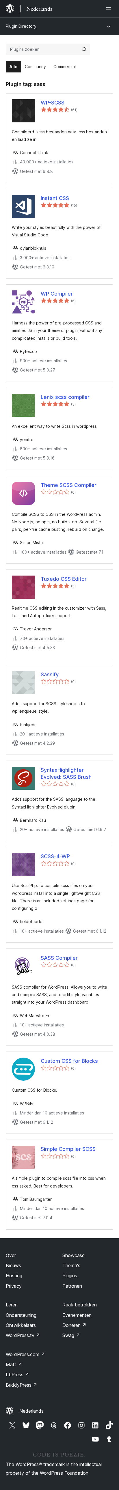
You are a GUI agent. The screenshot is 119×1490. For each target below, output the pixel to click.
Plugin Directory (21, 26)
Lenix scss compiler (65, 397)
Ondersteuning (21, 1315)
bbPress (17, 1374)
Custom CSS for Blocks (69, 1061)
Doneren (74, 1325)
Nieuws (13, 1265)
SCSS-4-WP (55, 856)
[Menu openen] (110, 8)
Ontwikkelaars (21, 1325)
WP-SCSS (52, 103)
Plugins (69, 1275)
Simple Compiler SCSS (68, 1149)
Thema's (71, 1265)
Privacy (14, 1286)
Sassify (50, 674)
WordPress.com (25, 1354)
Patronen (72, 1286)
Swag (71, 1335)
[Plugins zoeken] (84, 49)
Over (11, 1255)
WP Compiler (57, 294)
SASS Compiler (59, 958)
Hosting (14, 1275)
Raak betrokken (79, 1305)
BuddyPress (21, 1385)
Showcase (73, 1255)
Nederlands (31, 1411)
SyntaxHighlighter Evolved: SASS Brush (66, 773)
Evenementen (77, 1315)
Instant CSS (55, 198)
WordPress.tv (23, 1335)
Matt (14, 1364)
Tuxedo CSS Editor (64, 579)
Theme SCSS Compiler (68, 485)
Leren (12, 1305)
